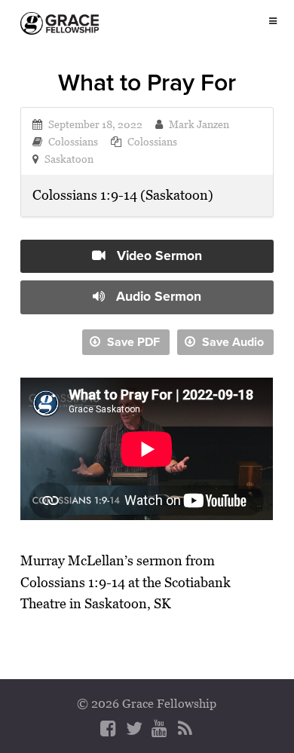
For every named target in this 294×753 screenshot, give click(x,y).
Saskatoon (68, 158)
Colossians (73, 141)
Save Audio (231, 341)
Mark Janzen (199, 124)
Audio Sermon (156, 296)
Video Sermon (157, 255)
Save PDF (132, 341)
